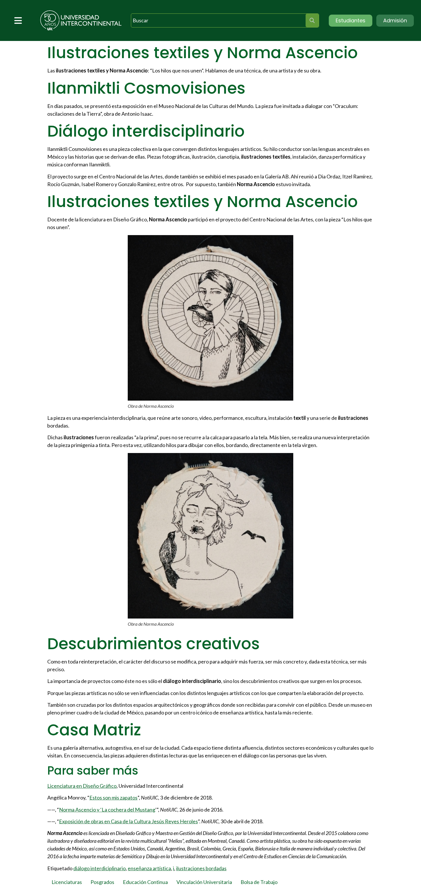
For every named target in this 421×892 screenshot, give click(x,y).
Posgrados (102, 882)
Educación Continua (145, 882)
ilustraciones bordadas (201, 868)
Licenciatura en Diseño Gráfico (82, 786)
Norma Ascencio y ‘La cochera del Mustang (107, 809)
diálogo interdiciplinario (99, 868)
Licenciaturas (67, 882)
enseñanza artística (149, 868)
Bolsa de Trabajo (259, 882)
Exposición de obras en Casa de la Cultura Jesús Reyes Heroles (128, 821)
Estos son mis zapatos (113, 797)
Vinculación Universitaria (204, 882)
